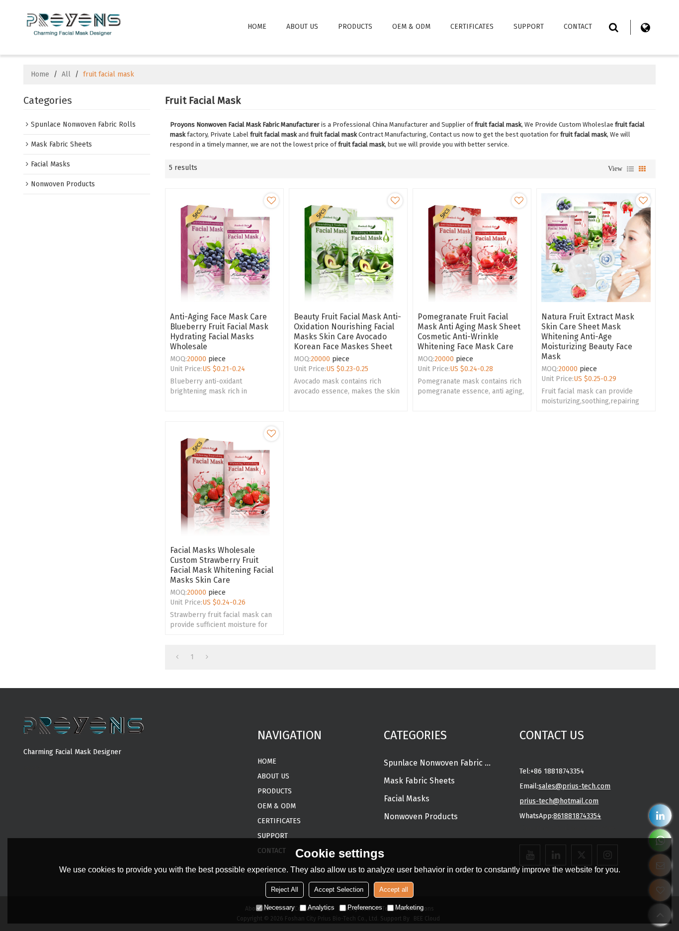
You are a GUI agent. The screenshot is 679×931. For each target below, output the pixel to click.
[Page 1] (177, 657)
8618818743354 (577, 816)
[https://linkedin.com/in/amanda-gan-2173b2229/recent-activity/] (660, 815)
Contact (578, 26)
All (66, 74)
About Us (302, 26)
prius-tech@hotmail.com (558, 801)
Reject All (284, 889)
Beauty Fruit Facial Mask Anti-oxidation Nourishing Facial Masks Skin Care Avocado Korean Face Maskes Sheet (347, 331)
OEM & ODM (411, 26)
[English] (646, 27)
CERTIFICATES (472, 26)
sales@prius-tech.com (574, 786)
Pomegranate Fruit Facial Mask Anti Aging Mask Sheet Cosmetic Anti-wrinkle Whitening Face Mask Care (469, 331)
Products (355, 26)
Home (257, 26)
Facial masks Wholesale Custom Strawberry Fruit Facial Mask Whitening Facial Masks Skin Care (221, 565)
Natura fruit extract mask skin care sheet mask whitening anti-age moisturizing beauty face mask (587, 336)
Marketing (409, 907)
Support (528, 26)
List (630, 169)
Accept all (393, 889)
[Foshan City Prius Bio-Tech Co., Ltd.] (73, 22)
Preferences (364, 907)
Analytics (321, 907)
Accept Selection (338, 889)
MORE (32, 769)
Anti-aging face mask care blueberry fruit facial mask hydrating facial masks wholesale (219, 331)
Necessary (279, 907)
